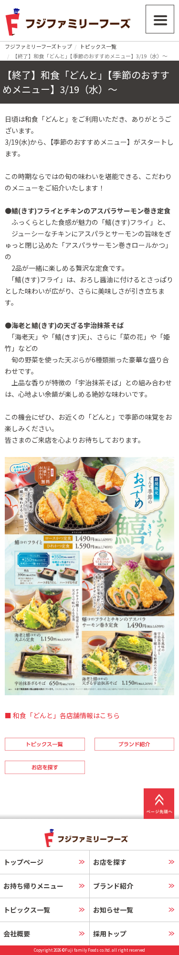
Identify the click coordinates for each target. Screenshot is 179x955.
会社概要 (16, 933)
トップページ (23, 862)
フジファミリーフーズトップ (38, 46)
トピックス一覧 (98, 46)
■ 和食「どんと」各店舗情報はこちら (62, 715)
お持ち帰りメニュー (33, 886)
